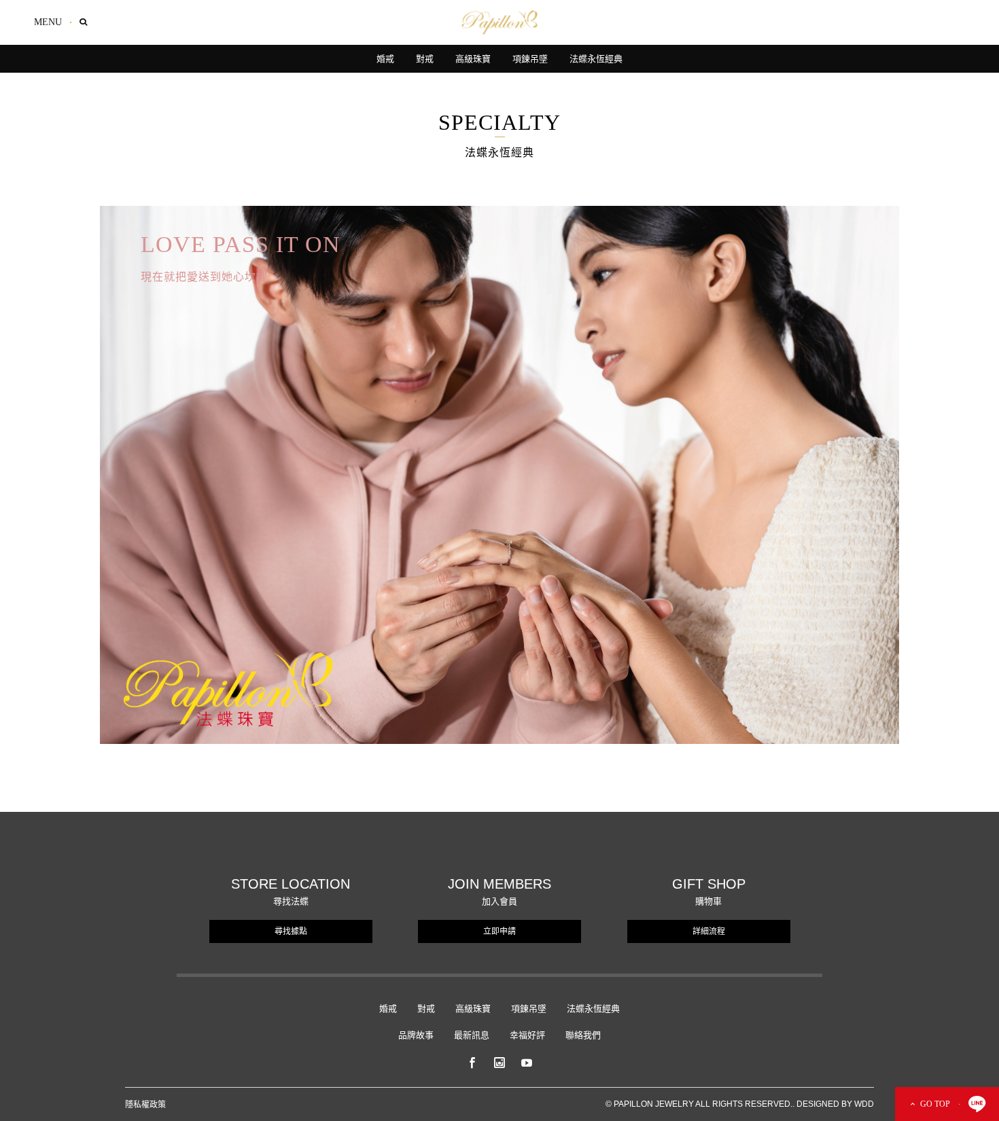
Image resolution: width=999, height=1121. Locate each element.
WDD (864, 1104)
